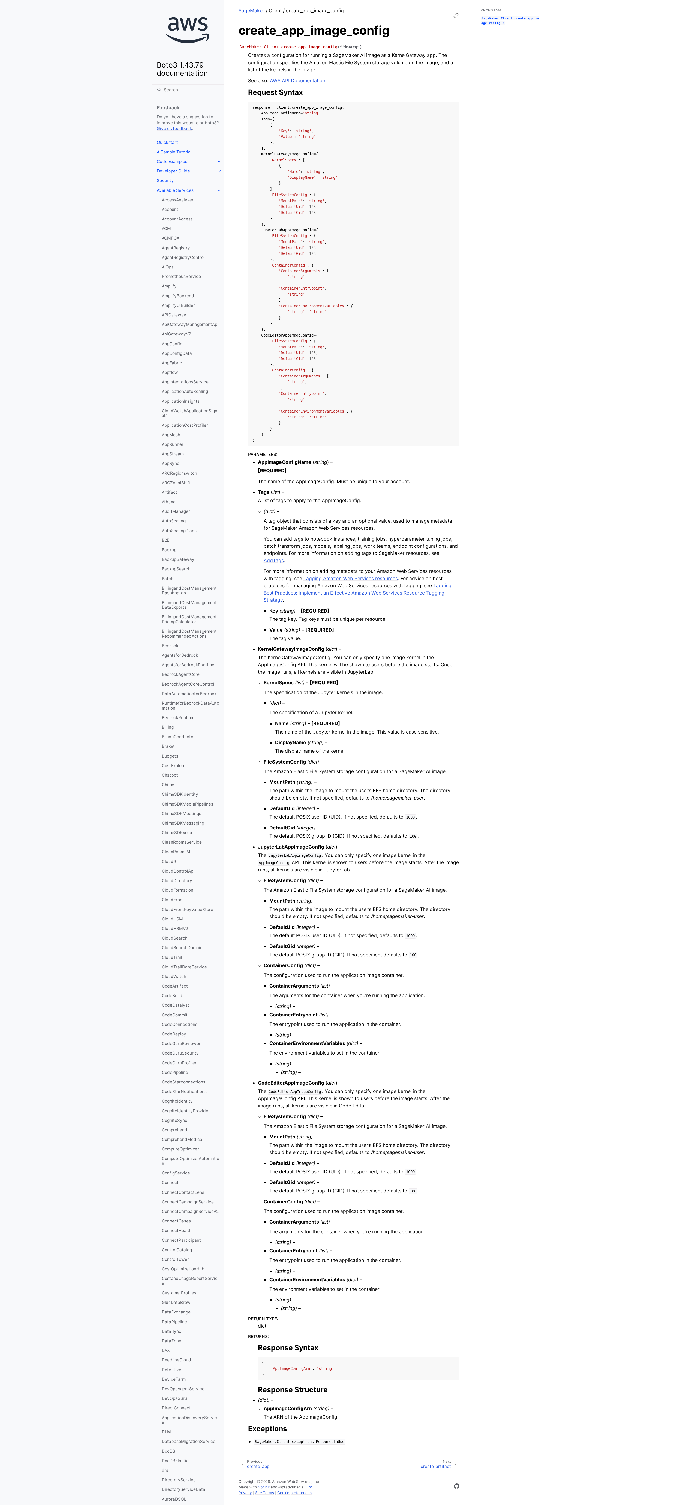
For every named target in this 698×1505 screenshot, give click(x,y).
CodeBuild (172, 995)
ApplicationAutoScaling (185, 391)
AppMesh (171, 434)
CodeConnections (179, 1024)
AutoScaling (174, 520)
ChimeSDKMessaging (183, 823)
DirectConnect (176, 1407)
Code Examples (172, 161)
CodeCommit (175, 1015)
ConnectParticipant (181, 1240)
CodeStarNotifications (184, 1091)
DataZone (171, 1340)
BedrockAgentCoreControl (188, 684)
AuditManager (176, 511)
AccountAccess (177, 219)
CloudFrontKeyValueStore (187, 909)
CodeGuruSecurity (180, 1053)
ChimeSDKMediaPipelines (187, 804)
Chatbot (170, 775)
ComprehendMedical (182, 1139)
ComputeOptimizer (180, 1149)
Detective (171, 1369)
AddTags (274, 560)
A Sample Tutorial (174, 152)
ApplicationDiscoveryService (189, 1420)
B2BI (166, 540)
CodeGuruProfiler (179, 1062)
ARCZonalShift (176, 482)
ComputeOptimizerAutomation (190, 1161)
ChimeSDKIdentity (180, 794)
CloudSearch (175, 938)
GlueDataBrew (176, 1302)
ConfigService (176, 1173)
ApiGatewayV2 (176, 334)
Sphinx (264, 1487)
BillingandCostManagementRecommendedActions (189, 634)
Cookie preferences (294, 1493)
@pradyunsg (289, 1487)
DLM (166, 1431)
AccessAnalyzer (178, 199)
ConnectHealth (177, 1230)
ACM (166, 228)
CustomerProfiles (179, 1292)
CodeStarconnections (183, 1082)
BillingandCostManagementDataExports (189, 605)
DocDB (168, 1451)
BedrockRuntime (178, 717)
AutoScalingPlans (179, 530)
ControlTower (175, 1259)
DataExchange (176, 1312)
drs (165, 1470)
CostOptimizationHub (183, 1268)
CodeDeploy (174, 1034)
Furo (308, 1487)
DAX (166, 1350)
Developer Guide (173, 171)
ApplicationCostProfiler (185, 425)
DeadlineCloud (176, 1359)
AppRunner (172, 444)
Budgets (170, 756)
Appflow (170, 372)
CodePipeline (175, 1072)
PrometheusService (181, 276)
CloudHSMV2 (175, 928)
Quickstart (167, 142)
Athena (169, 501)
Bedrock (170, 645)
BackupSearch (176, 568)
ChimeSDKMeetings (181, 813)
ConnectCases (176, 1221)
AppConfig (172, 343)
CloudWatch (174, 976)
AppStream (173, 453)
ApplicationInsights (181, 401)
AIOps (167, 266)
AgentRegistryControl (183, 257)
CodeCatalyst (175, 1005)
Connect (170, 1182)
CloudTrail (172, 957)
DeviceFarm (174, 1379)
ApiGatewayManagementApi (190, 324)
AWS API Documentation (297, 80)
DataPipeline (174, 1321)
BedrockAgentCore (181, 674)
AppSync (170, 463)
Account (170, 209)
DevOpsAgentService (183, 1388)
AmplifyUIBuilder (178, 305)
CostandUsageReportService (190, 1281)
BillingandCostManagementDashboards (189, 591)
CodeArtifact (175, 986)
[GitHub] (456, 1487)
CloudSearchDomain (182, 947)
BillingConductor (178, 736)
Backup (169, 549)
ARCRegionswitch (179, 473)
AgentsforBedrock (180, 655)
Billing (168, 727)
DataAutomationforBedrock (189, 693)
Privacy (245, 1493)
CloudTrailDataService (184, 967)
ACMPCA (170, 238)
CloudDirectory (177, 880)
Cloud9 (169, 861)
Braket (168, 746)
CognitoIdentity (177, 1101)
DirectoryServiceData (183, 1489)
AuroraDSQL (174, 1499)
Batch (167, 578)
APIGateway (174, 314)
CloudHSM (172, 919)
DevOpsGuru (174, 1398)
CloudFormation (177, 890)
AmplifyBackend (178, 295)
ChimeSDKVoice (178, 832)
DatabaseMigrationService (188, 1441)
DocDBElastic (175, 1460)
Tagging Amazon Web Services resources (350, 578)
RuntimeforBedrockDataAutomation (190, 706)
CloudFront (173, 899)
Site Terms (264, 1493)
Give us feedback (174, 128)
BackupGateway (178, 559)
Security (165, 180)
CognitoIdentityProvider (186, 1110)
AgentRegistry (176, 247)
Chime (168, 784)
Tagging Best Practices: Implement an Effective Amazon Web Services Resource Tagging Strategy (358, 593)
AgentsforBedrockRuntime (188, 664)
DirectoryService (179, 1479)
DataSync (171, 1331)
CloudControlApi (178, 871)
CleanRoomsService (182, 842)
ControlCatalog (177, 1249)
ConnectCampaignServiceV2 (190, 1211)
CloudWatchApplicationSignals (189, 413)
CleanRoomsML (177, 851)
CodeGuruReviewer (181, 1043)
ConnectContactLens (183, 1192)
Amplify (169, 286)
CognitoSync (174, 1120)
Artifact (169, 492)
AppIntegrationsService (185, 381)
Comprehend (174, 1129)
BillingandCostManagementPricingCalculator (189, 619)
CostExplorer (174, 765)
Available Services (175, 190)
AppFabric (172, 362)
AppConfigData (177, 353)
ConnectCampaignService (188, 1201)
